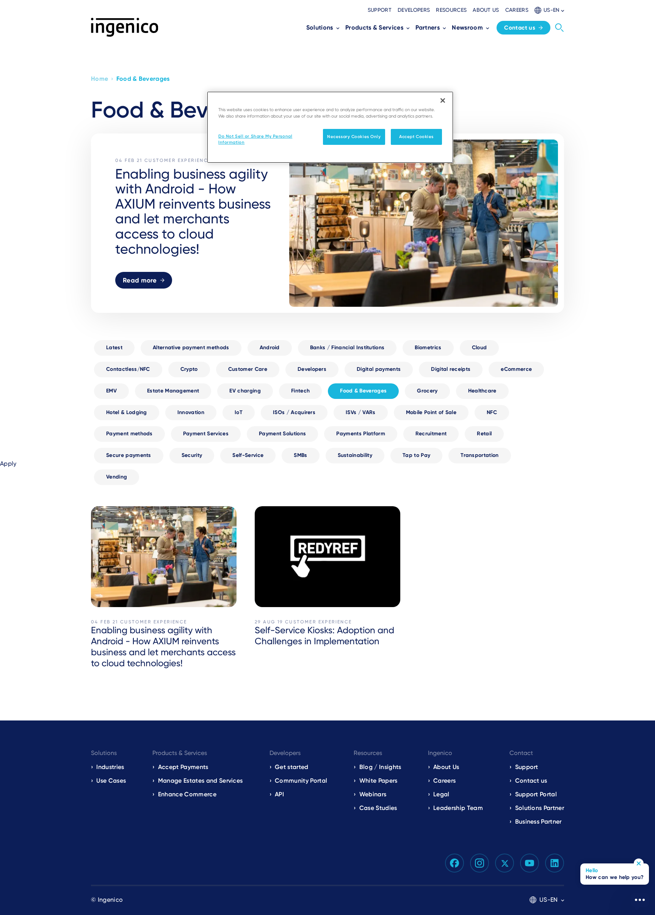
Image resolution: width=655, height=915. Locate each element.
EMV (111, 391)
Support (380, 10)
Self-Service (247, 455)
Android (270, 347)
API (279, 794)
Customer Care (247, 369)
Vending (116, 477)
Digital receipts (450, 369)
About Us (446, 767)
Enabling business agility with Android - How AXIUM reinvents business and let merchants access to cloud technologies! (163, 646)
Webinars (373, 794)
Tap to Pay (416, 455)
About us (486, 10)
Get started (292, 767)
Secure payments (128, 455)
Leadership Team (458, 807)
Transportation (479, 455)
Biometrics (428, 347)
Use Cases (111, 780)
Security (192, 455)
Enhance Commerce (187, 794)
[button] (549, 10)
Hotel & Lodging (126, 412)
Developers (414, 10)
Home (99, 78)
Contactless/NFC (128, 369)
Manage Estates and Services (200, 780)
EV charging (245, 391)
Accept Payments (183, 767)
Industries (110, 767)
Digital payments (379, 369)
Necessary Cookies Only (354, 136)
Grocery (427, 391)
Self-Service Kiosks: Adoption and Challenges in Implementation (324, 636)
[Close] (442, 100)
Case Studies (378, 807)
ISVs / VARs (361, 412)
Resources (451, 10)
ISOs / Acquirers (294, 412)
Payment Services (206, 433)
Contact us (519, 27)
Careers (516, 10)
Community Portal (301, 780)
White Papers (378, 780)
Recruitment (431, 433)
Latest (114, 347)
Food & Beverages (363, 391)
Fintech (300, 391)
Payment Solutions (282, 433)
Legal (441, 794)
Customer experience (178, 160)
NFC (492, 412)
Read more (140, 280)
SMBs (300, 455)
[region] (330, 127)
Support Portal (536, 794)
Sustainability (355, 455)
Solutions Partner (539, 807)
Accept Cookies (416, 136)
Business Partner (538, 821)
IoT (239, 412)
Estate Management (173, 391)
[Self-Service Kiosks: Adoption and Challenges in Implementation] (327, 556)
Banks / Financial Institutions (347, 347)
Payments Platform (360, 433)
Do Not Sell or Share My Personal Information (255, 139)
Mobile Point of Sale (431, 412)
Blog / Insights (380, 767)
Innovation (190, 412)
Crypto (189, 369)
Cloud (479, 347)
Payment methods (129, 433)
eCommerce (516, 369)
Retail (484, 433)
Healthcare (482, 391)
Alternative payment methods (191, 347)
